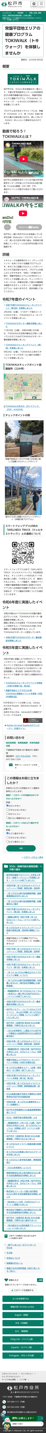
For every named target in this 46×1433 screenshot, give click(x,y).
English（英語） (22, 1315)
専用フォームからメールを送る (26, 766)
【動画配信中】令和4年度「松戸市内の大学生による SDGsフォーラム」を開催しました (23, 1052)
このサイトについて (9, 1374)
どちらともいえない (17, 810)
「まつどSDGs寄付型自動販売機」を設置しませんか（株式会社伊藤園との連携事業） (23, 983)
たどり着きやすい (16, 833)
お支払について (13, 1258)
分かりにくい (14, 814)
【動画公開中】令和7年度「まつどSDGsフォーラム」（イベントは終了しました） (23, 919)
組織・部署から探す (15, 1424)
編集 (40, 1280)
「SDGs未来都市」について (18, 1168)
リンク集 (22, 1379)
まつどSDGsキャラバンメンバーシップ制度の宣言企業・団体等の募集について (23, 930)
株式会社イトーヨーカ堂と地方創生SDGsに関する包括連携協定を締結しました (23, 1194)
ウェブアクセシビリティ (11, 1377)
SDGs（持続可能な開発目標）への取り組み (17, 15)
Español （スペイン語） (22, 1347)
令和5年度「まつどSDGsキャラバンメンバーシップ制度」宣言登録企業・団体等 (23, 1086)
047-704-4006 (23, 756)
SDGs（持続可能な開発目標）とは (21, 1118)
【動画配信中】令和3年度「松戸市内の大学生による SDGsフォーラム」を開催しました (23, 1183)
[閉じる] (3, 1414)
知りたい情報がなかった (19, 818)
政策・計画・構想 (35, 12)
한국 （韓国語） (22, 1331)
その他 (9, 1253)
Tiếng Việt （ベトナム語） (22, 1339)
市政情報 (20, 12)
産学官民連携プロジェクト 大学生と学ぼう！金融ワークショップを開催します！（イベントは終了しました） (23, 877)
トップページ (6, 12)
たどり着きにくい (16, 842)
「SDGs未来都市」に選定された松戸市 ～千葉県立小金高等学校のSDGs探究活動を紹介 (23, 1033)
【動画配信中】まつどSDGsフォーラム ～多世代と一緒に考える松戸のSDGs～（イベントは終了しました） (24, 993)
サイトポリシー (27, 1374)
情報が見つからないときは (22, 1307)
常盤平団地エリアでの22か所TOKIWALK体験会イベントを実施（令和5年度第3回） (24, 693)
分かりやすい (14, 806)
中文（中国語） (22, 1323)
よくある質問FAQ (20, 1299)
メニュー (41, 6)
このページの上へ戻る (33, 857)
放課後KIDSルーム (15, 1263)
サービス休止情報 (9, 1379)
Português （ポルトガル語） (22, 1355)
